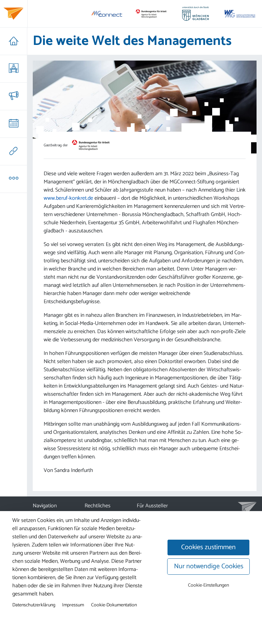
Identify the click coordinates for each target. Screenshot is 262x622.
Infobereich (13, 179)
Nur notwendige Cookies (208, 566)
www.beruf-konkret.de (68, 198)
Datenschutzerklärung (33, 605)
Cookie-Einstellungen (208, 585)
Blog (13, 96)
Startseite (13, 41)
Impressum (73, 605)
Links (13, 151)
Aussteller (13, 68)
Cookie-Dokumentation (114, 605)
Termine (13, 123)
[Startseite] (13, 13)
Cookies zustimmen (208, 547)
